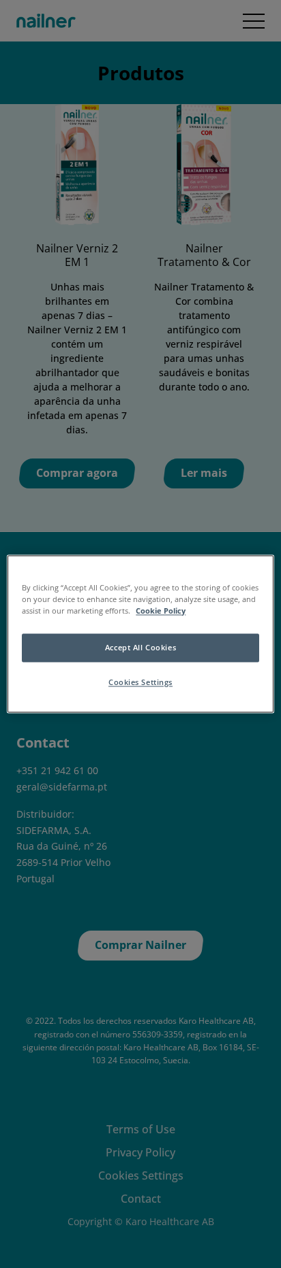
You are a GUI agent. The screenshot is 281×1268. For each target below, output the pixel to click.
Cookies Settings (140, 683)
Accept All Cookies (140, 648)
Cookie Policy (161, 611)
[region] (140, 633)
